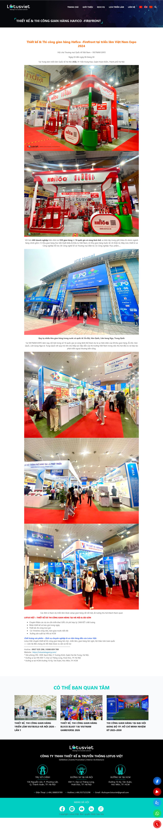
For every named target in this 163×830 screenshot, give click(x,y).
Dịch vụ (101, 7)
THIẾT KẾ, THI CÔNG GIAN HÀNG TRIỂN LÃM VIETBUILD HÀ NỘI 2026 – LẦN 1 (35, 726)
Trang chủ (73, 7)
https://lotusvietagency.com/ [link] (44, 652)
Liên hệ (131, 7)
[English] (145, 7)
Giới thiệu (88, 7)
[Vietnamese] (140, 7)
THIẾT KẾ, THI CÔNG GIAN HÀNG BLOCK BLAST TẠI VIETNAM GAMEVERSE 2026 (78, 726)
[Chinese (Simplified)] (150, 7)
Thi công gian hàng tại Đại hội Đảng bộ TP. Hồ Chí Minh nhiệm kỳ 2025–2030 (126, 726)
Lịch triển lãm (116, 7)
